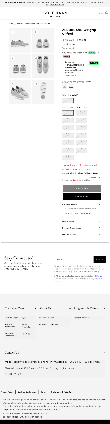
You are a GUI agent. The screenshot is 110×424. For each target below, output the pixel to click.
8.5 (67, 149)
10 (68, 111)
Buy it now (81, 196)
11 (68, 119)
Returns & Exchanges (9, 334)
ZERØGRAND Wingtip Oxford (38, 24)
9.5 (67, 156)
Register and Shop (55, 5)
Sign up (98, 276)
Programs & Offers (89, 308)
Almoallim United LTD (48, 324)
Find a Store (27, 334)
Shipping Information (10, 325)
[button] (5, 14)
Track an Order (11, 318)
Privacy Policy (7, 392)
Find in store (68, 222)
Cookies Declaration (27, 392)
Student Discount (81, 318)
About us (55, 308)
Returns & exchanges (71, 228)
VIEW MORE (86, 213)
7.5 (67, 141)
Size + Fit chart (69, 234)
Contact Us (55, 352)
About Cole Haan (46, 318)
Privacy (95, 271)
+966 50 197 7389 (79, 361)
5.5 (67, 126)
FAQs (24, 318)
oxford (20, 24)
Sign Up (99, 260)
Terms (75, 180)
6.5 (67, 134)
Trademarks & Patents (61, 392)
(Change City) (95, 177)
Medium (69, 100)
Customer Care (20, 308)
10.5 (81, 111)
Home (11, 24)
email (96, 361)
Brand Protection (26, 326)
